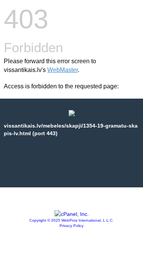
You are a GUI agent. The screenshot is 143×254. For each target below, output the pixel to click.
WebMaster (62, 70)
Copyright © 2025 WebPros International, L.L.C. (71, 220)
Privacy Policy (71, 226)
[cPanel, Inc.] (72, 214)
